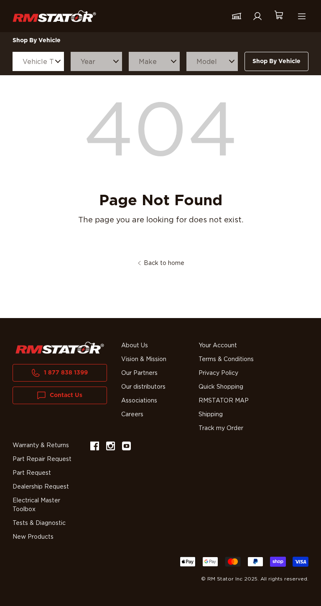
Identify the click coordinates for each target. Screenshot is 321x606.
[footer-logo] (60, 347)
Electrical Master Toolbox (36, 505)
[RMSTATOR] (54, 16)
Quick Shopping (221, 387)
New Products (33, 537)
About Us (134, 346)
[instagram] (110, 447)
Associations (139, 401)
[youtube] (126, 447)
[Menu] (301, 16)
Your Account (218, 346)
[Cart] (278, 16)
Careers (132, 415)
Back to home (164, 263)
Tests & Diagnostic (39, 523)
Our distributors (143, 387)
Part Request (32, 473)
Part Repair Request (42, 459)
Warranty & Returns (41, 445)
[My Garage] (236, 16)
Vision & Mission (143, 359)
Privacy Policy (218, 373)
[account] (257, 16)
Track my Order (221, 428)
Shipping (211, 415)
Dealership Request (41, 487)
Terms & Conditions (226, 359)
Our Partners (139, 373)
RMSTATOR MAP (224, 401)
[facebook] (94, 447)
